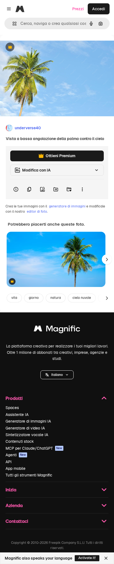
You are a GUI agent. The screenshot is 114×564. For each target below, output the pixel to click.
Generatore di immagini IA (28, 421)
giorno (34, 298)
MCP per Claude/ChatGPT (34, 448)
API (9, 461)
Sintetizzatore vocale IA (27, 434)
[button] (57, 374)
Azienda (14, 505)
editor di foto (37, 211)
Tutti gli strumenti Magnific (29, 475)
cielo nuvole (81, 298)
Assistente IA (17, 414)
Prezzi (78, 8)
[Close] (106, 558)
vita (14, 298)
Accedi (98, 8)
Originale (36, 47)
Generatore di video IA (25, 428)
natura (55, 298)
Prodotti (14, 398)
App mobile (15, 468)
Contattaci (17, 521)
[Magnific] (57, 330)
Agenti (16, 454)
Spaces (12, 407)
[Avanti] (107, 259)
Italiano (57, 375)
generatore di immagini (67, 206)
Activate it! (87, 558)
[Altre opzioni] (82, 189)
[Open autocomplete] (12, 24)
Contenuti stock (20, 441)
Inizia (11, 489)
